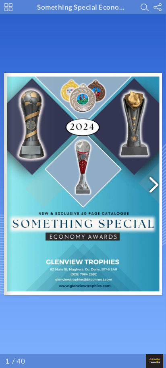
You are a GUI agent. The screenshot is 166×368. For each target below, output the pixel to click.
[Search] (144, 7)
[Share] (157, 7)
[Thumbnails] (8, 7)
